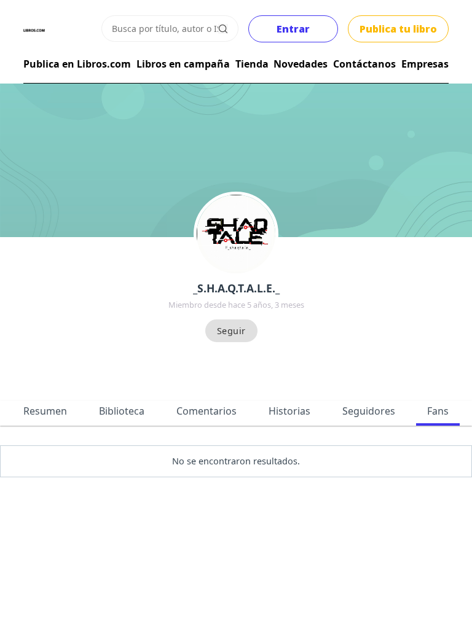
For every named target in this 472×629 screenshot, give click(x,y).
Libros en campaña (183, 64)
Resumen (45, 411)
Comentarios (206, 411)
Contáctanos (364, 64)
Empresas (425, 64)
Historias (289, 411)
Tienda (252, 64)
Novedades (300, 64)
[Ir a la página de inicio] (34, 30)
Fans (438, 411)
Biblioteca (121, 411)
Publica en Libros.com (77, 64)
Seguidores (368, 411)
